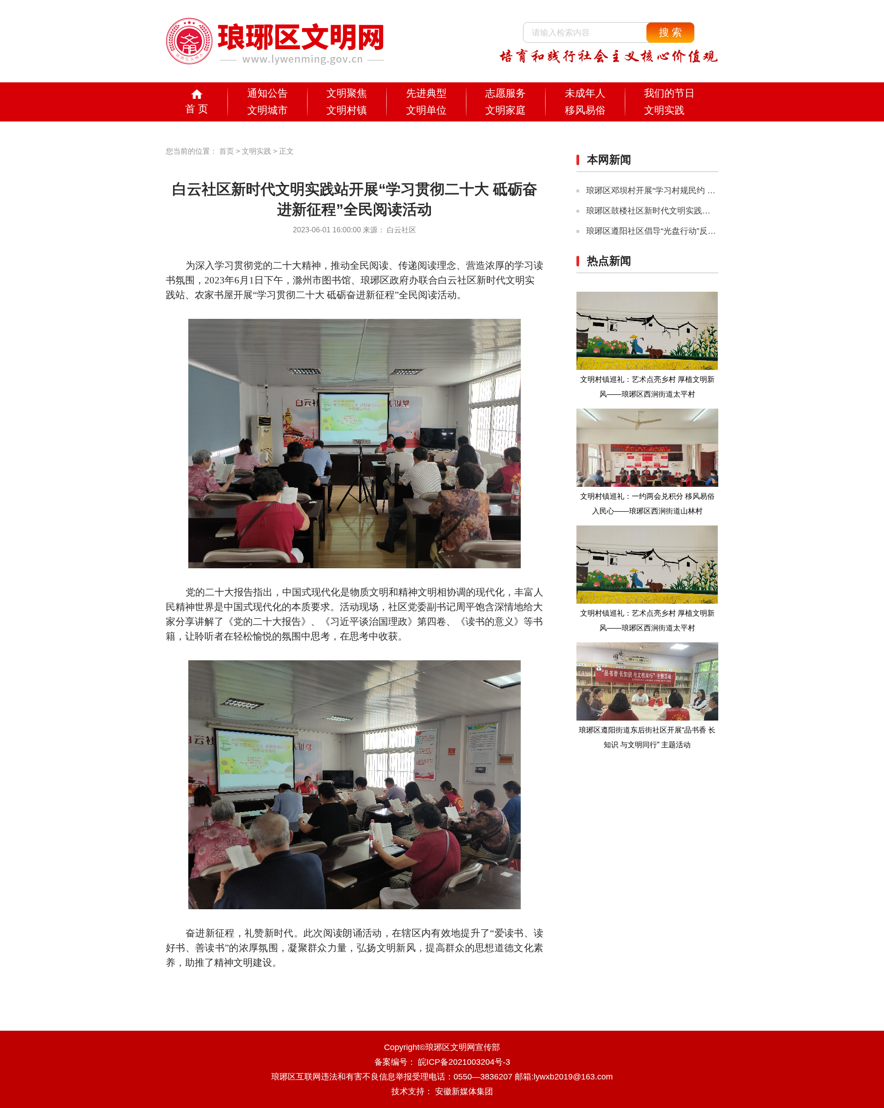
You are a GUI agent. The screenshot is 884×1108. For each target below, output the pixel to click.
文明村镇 (346, 110)
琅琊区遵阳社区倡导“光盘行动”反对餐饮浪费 (667, 231)
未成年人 (585, 93)
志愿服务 (505, 93)
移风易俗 (585, 110)
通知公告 (267, 93)
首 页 (196, 109)
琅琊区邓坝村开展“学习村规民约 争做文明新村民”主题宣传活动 (702, 190)
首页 (226, 151)
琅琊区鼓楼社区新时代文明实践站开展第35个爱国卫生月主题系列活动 (715, 210)
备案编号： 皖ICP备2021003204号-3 (442, 1062)
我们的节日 (669, 93)
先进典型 (426, 93)
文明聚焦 (346, 93)
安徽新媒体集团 (464, 1091)
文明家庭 (505, 110)
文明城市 (267, 110)
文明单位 (426, 110)
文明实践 (664, 110)
